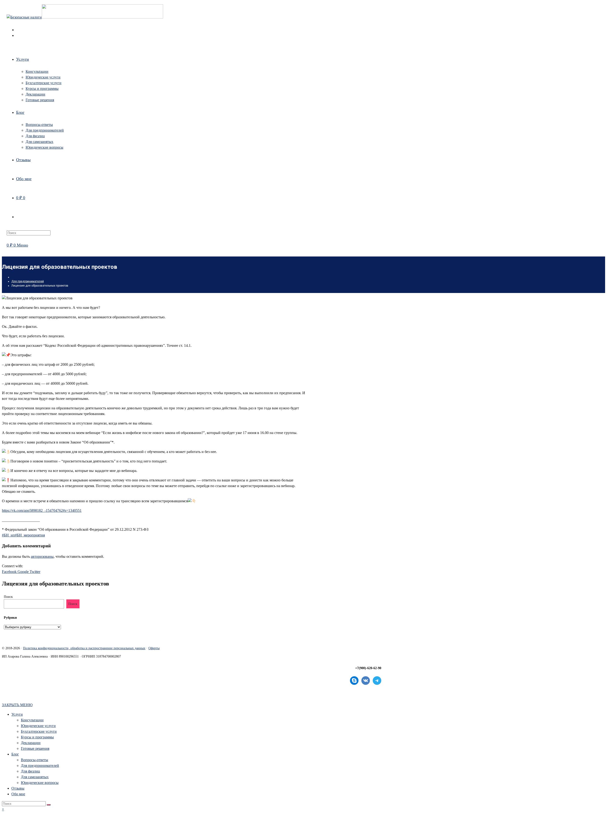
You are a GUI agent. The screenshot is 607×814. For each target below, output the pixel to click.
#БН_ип (8, 535)
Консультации (32, 720)
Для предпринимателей (40, 766)
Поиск (8, 597)
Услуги (17, 714)
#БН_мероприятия (30, 535)
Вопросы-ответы (34, 760)
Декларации (31, 743)
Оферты (154, 648)
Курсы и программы (37, 737)
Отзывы (17, 788)
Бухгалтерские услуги (39, 731)
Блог (15, 754)
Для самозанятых (35, 777)
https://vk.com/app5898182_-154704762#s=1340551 (42, 510)
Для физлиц (30, 771)
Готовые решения (35, 748)
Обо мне (18, 794)
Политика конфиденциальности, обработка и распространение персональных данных (84, 648)
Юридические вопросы (40, 783)
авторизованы (42, 556)
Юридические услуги (38, 726)
